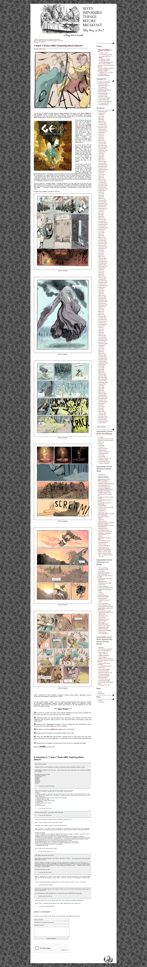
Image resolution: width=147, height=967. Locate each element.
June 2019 (101, 174)
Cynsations (102, 594)
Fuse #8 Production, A (104, 600)
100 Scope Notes (103, 568)
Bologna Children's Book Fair (106, 483)
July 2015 (101, 250)
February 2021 (102, 142)
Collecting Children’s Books (106, 588)
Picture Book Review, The (105, 672)
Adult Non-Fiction (103, 85)
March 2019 (102, 179)
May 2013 (101, 292)
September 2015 (103, 247)
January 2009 (102, 376)
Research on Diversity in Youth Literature (104, 534)
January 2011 (102, 337)
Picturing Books (103, 677)
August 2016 (102, 229)
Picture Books (102, 98)
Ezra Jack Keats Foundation (106, 507)
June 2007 (101, 406)
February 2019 (102, 180)
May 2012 (101, 311)
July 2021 (101, 134)
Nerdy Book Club (103, 528)
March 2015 (102, 256)
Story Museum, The (104, 547)
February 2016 (102, 239)
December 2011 (103, 319)
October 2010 (102, 342)
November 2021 (103, 127)
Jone (40, 808)
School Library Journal (104, 540)
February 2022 (102, 122)
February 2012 (102, 316)
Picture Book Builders (104, 669)
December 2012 (103, 300)
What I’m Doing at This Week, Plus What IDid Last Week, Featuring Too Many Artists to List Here (48, 40)
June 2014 (101, 271)
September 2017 (103, 208)
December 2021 (103, 126)
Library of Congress (104, 451)
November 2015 (103, 243)
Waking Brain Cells (104, 627)
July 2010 (101, 347)
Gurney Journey (103, 448)
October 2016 (102, 226)
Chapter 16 (102, 447)
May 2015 (101, 253)
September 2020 (103, 150)
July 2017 (101, 211)
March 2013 (102, 295)
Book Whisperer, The (104, 485)
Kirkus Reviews (103, 450)
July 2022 (101, 114)
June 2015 (101, 251)
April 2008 (101, 390)
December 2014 (103, 261)
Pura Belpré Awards (104, 530)
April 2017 (101, 216)
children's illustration (104, 655)
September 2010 (103, 343)
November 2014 (103, 263)
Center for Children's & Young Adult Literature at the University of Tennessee (105, 490)
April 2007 (101, 409)
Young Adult (102, 104)
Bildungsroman (103, 581)
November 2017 (103, 205)
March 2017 (102, 218)
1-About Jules (103, 53)
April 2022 (101, 119)
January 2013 (102, 298)
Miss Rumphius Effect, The (106, 612)
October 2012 (102, 303)
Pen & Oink (102, 667)
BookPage (101, 445)
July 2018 (101, 192)
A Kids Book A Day (103, 569)
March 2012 (102, 314)
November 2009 (103, 359)
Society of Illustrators (104, 463)
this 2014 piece (83, 126)
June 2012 (101, 309)
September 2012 (103, 305)
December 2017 (103, 203)
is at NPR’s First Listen (55, 729)
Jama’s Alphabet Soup (105, 605)
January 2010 (102, 356)
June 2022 (101, 116)
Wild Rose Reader (103, 628)
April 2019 (101, 177)
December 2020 (103, 145)
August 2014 (102, 268)
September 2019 (103, 169)
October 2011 (102, 322)
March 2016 (102, 237)
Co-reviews (101, 87)
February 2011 (102, 335)
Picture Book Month (104, 671)
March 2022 (102, 121)
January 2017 (102, 221)
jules (40, 872)
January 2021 (102, 143)
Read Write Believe (104, 624)
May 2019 (101, 176)
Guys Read (102, 510)
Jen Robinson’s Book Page (106, 606)
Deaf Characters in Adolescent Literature (103, 596)
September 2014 (103, 266)
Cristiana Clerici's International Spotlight (103, 89)
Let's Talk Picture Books (105, 666)
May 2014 (101, 272)
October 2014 (102, 264)
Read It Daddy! (103, 620)
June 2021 (101, 135)
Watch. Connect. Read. (105, 551)
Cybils (100, 592)
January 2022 (102, 124)
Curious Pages (102, 657)
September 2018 (103, 189)
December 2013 (103, 280)
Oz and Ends (102, 617)
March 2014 (102, 276)
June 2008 (101, 387)
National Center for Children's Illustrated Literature (106, 523)
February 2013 (102, 297)
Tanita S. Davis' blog (104, 625)
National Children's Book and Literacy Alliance (106, 526)
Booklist (101, 443)
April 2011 (101, 332)
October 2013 (102, 284)
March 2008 (102, 392)
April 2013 (101, 293)
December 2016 (103, 222)
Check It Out (102, 584)
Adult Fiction (102, 84)
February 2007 (102, 413)
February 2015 (102, 258)
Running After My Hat (104, 461)
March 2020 (102, 160)
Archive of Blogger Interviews (106, 68)
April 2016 (101, 235)
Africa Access (102, 474)
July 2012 (101, 308)
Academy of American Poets (106, 439)
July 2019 (101, 172)
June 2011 (101, 329)
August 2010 (102, 345)
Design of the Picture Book (106, 658)
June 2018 (101, 193)
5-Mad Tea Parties (104, 60)
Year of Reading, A (104, 633)
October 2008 (102, 380)
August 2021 (102, 132)
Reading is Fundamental (105, 531)
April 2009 (101, 371)
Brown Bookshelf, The (104, 486)
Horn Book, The (103, 512)
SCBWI (100, 536)
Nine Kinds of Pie (103, 615)
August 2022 (102, 113)
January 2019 (102, 182)
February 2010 (102, 355)
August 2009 (102, 364)
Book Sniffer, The (103, 652)
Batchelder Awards (104, 482)
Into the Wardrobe (103, 603)
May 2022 (101, 118)
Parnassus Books (103, 453)
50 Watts (101, 437)
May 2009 (101, 369)
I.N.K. (100, 601)
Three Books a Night (104, 680)
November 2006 (103, 417)
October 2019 (102, 168)
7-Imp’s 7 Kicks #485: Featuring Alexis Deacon (58, 45)
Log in (100, 692)
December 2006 (103, 416)
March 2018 (102, 198)
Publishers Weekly (103, 459)
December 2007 (103, 396)
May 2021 (101, 137)
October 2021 (102, 129)
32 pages (101, 647)
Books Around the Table (105, 583)
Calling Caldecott (103, 653)
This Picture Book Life (104, 679)
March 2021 (102, 140)
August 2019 (102, 171)
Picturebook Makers (104, 674)
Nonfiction (101, 96)
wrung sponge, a (103, 632)
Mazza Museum (103, 521)
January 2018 (102, 201)
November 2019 (103, 166)
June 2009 (101, 367)
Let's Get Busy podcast (105, 611)
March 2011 (102, 334)
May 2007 (101, 408)
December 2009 (103, 358)
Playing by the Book (104, 619)
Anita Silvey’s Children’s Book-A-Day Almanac (104, 573)
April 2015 (101, 255)
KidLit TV (101, 519)
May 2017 (101, 214)
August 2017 (102, 209)
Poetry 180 (102, 455)
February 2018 (102, 200)
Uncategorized (102, 103)
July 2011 (101, 327)
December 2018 (103, 184)
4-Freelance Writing (105, 59)
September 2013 (103, 285)
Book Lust (101, 442)
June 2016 (101, 232)
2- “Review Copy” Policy (106, 54)
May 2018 (101, 195)
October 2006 (102, 419)
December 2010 (103, 338)
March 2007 (102, 411)
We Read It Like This (104, 685)
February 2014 (102, 277)
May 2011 (101, 330)
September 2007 (103, 401)
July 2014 (101, 269)
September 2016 (103, 227)
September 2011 (103, 324)
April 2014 (101, 274)
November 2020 (103, 147)
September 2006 (103, 421)
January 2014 (102, 279)
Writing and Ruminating (105, 630)
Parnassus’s (50, 724)
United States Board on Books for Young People (104, 549)
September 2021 (103, 130)
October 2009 (102, 361)
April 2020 (101, 158)
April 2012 (101, 313)
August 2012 (102, 306)
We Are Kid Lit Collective (105, 553)
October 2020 (102, 148)
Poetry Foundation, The (105, 458)
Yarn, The (101, 556)
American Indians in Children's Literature (103, 477)
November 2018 (103, 185)
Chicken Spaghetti (103, 586)
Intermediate (102, 93)
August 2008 (102, 384)
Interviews (101, 95)
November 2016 (103, 224)
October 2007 (102, 400)
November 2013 (103, 282)
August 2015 (102, 248)
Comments (101, 702)
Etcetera (101, 91)
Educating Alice (103, 598)
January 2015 (102, 259)
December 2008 (103, 377)
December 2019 (103, 164)
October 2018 (102, 187)
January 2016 (102, 240)
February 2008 (102, 393)
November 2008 (103, 379)
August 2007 (102, 403)
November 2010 (103, 340)
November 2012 (103, 301)
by (38, 786)
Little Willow (42, 786)
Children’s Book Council (105, 492)
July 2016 (101, 230)
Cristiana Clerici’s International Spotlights (104, 75)
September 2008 (103, 382)
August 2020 (102, 151)
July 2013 (101, 288)
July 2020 (101, 153)
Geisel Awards (102, 509)
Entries (100, 700)
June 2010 (101, 348)
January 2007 (102, 414)
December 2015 (103, 242)
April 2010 (101, 351)
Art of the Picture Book (105, 650)
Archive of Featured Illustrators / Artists (103, 70)
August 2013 (102, 287)
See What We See (104, 542)
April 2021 (101, 139)
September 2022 (103, 111)
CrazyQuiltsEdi (102, 505)
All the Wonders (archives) (105, 649)
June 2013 (101, 290)
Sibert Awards (102, 544)
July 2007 (101, 405)
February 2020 (102, 161)
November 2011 (103, 321)
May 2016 (101, 234)
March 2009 (102, 372)
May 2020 (101, 156)
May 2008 (101, 388)
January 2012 (102, 317)
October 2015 (102, 245)
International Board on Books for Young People (106, 514)
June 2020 (101, 155)
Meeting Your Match (39, 42)
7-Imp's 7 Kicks (103, 82)
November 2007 (103, 398)
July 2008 (101, 385)
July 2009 (101, 366)
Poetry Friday (102, 99)
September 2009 (103, 363)
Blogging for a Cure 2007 (106, 72)
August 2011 (102, 326)
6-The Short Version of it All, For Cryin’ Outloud (106, 63)
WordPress (101, 693)
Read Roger (102, 622)
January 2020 (102, 163)
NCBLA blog (102, 614)
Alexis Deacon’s (65, 113)
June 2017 (101, 213)
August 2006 (102, 422)
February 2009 (102, 374)
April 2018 (101, 197)
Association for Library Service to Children (104, 479)
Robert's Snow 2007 (104, 101)
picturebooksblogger (104, 675)
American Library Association (106, 440)
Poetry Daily (102, 456)
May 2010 (101, 350)
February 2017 (102, 219)
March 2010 (102, 353)
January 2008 (102, 395)
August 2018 (102, 190)
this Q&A (47, 736)
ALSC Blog (101, 571)
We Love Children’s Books (106, 554)
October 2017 (102, 206)
